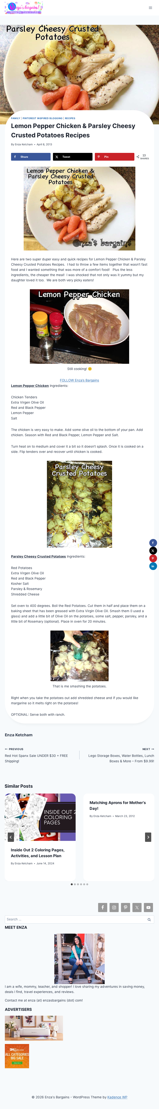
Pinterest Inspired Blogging (43, 118)
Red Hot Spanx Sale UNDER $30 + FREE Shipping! (36, 755)
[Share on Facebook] (153, 543)
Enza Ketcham (24, 144)
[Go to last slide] (11, 837)
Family (15, 118)
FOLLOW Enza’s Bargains (79, 380)
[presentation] (40, 817)
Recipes (70, 118)
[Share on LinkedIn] (153, 566)
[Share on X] (153, 550)
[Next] (148, 837)
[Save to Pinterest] (153, 558)
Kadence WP (117, 1097)
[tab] (72, 884)
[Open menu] (150, 8)
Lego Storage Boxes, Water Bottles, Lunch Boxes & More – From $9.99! (121, 755)
